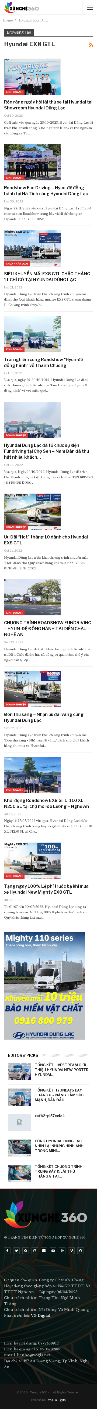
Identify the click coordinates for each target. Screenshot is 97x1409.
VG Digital (40, 1315)
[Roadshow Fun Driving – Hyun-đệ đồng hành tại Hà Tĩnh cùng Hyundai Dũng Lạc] (32, 162)
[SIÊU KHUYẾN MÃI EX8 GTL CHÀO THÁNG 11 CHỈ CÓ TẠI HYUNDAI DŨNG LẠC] (32, 248)
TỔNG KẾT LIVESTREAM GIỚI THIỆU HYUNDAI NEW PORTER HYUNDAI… (61, 1070)
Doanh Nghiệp (16, 435)
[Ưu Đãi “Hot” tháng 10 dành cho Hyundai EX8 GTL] (32, 512)
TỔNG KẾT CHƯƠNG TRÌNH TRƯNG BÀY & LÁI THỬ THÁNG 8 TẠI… (58, 1171)
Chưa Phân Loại (17, 263)
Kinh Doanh (14, 92)
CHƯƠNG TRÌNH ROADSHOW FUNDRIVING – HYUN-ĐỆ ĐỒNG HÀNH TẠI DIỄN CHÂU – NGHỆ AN (47, 628)
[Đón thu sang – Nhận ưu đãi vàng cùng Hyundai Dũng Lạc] (32, 689)
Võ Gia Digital (57, 1400)
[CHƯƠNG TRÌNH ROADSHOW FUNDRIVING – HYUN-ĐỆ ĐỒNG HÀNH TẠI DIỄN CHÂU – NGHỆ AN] (32, 597)
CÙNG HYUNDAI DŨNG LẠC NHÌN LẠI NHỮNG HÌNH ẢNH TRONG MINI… (59, 1146)
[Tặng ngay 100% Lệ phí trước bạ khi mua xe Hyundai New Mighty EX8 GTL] (32, 861)
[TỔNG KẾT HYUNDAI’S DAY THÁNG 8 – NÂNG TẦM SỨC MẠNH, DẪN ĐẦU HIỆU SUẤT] (19, 1097)
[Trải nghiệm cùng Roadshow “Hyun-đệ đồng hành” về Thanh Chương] (32, 334)
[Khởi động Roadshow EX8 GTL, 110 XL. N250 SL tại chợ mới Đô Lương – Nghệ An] (32, 775)
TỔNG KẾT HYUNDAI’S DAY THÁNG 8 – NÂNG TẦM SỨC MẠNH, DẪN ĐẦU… (59, 1095)
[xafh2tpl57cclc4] (19, 1122)
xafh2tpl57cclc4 (50, 1116)
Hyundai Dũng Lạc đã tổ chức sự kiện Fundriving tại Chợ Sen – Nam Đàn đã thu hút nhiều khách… (46, 451)
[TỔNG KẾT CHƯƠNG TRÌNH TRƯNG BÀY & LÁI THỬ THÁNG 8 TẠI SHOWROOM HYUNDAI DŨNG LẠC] (19, 1173)
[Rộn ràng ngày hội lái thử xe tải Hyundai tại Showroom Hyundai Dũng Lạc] (32, 77)
